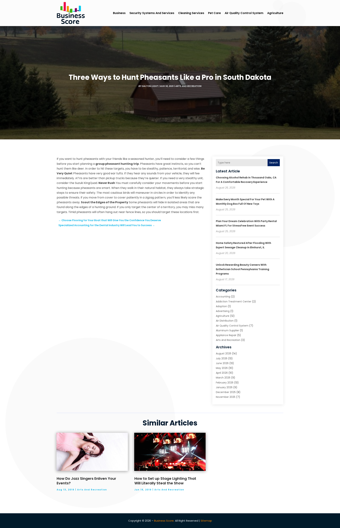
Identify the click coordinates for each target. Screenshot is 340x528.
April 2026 (222, 373)
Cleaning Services (191, 13)
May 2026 (222, 368)
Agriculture (275, 13)
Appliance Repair (226, 335)
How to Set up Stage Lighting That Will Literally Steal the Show (165, 481)
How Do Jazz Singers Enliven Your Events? (86, 481)
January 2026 (224, 387)
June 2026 (222, 363)
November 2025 (225, 397)
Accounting (223, 296)
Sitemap (206, 521)
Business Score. (164, 521)
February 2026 (224, 382)
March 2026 (223, 377)
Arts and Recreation (188, 86)
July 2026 (221, 358)
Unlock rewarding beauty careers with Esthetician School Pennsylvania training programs (242, 269)
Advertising (223, 311)
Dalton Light (150, 86)
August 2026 (223, 353)
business (119, 13)
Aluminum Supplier (227, 330)
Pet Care (214, 13)
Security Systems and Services (151, 13)
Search (273, 162)
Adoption (221, 306)
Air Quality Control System (244, 13)
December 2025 (226, 392)
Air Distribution (225, 320)
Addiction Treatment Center (233, 301)
